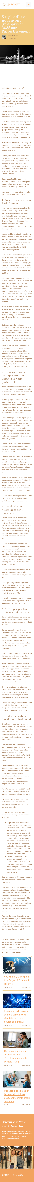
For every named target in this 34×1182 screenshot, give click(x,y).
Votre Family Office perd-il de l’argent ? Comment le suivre (17, 980)
